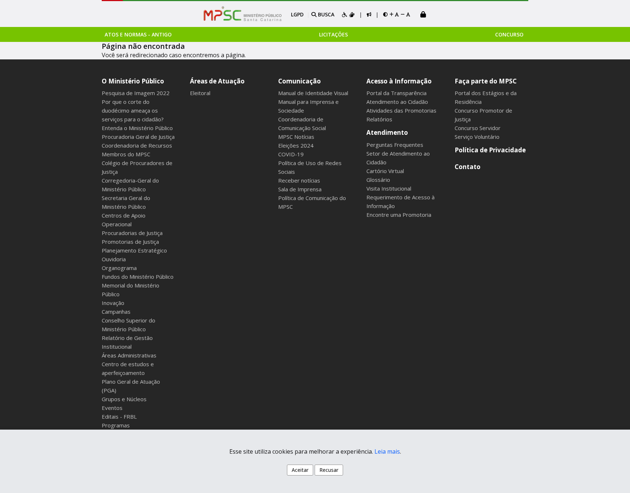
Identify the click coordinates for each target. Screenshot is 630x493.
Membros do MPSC (126, 154)
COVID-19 (291, 154)
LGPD (297, 14)
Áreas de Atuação (217, 81)
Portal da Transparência (396, 93)
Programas (116, 425)
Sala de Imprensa (300, 189)
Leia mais (387, 451)
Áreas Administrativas (129, 355)
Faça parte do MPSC (486, 81)
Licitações (333, 34)
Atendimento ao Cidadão (397, 101)
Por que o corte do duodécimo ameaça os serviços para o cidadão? (133, 110)
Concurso (509, 34)
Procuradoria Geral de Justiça (138, 136)
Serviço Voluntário (477, 136)
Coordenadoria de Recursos (137, 145)
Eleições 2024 (296, 145)
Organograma (119, 267)
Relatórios (379, 119)
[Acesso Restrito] (423, 15)
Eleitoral (200, 93)
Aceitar (300, 469)
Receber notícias (299, 180)
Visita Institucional (388, 188)
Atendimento (387, 132)
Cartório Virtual (385, 171)
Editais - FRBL (119, 416)
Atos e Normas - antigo (138, 34)
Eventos (112, 407)
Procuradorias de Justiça (132, 232)
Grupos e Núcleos (124, 399)
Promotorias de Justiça (130, 241)
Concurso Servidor (478, 128)
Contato (468, 167)
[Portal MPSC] (246, 14)
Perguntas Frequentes (394, 144)
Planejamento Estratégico (134, 250)
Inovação (113, 302)
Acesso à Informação (399, 81)
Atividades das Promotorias (401, 110)
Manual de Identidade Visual (313, 93)
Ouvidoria (114, 259)
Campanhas (116, 311)
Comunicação (299, 81)
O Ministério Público (133, 81)
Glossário (378, 179)
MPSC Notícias (296, 136)
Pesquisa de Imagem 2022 (136, 93)
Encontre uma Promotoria (398, 214)
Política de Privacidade (490, 150)
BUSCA (325, 14)
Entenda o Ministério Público (137, 128)
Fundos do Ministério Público (138, 276)
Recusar (328, 469)
